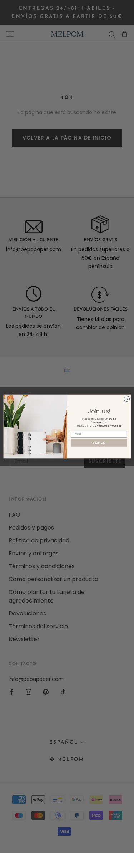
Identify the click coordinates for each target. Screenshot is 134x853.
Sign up (99, 442)
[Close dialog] (126, 398)
